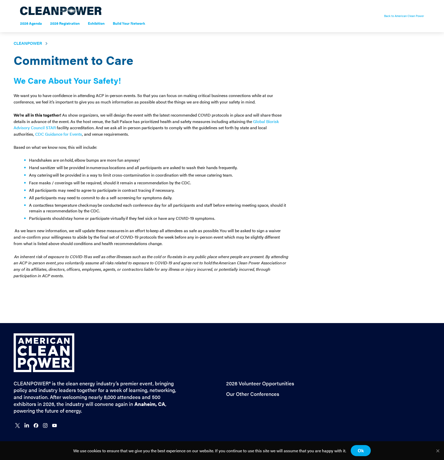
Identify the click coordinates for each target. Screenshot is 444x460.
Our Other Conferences (252, 393)
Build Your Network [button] (131, 23)
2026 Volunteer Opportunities (260, 383)
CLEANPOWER (28, 43)
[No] (437, 450)
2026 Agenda (31, 23)
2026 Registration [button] (67, 23)
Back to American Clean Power (404, 16)
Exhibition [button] (98, 23)
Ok (361, 450)
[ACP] (44, 371)
